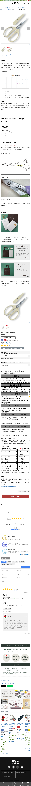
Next (28, 28)
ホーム (3, 785)
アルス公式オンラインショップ (8, 7)
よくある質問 (21, 785)
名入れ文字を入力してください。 (7, 358)
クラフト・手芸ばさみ (6, 9)
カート (28, 4)
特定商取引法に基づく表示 (7, 772)
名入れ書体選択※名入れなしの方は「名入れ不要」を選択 (9, 352)
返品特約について (5, 680)
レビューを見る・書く (6, 55)
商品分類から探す (21, 7)
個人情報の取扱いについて (21, 772)
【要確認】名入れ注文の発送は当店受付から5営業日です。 (13, 362)
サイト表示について (6, 776)
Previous (2, 28)
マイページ (24, 4)
